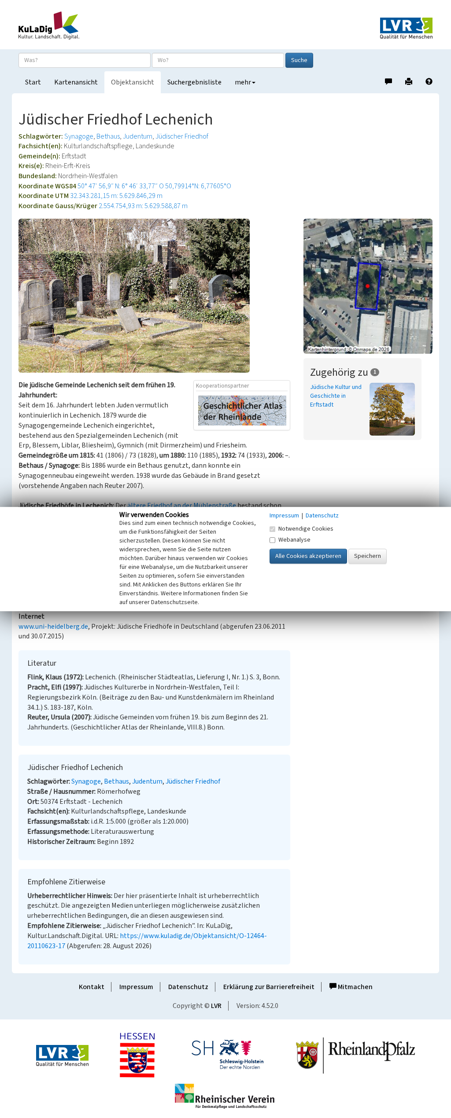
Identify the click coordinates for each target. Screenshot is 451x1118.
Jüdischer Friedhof (181, 136)
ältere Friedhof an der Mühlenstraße (181, 505)
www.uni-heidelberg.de (53, 626)
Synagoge (78, 136)
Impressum (136, 987)
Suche (299, 60)
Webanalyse (294, 539)
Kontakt (91, 987)
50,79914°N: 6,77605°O (198, 186)
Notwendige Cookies (305, 528)
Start (33, 82)
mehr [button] (243, 82)
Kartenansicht (76, 82)
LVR (216, 1006)
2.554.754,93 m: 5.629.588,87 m (143, 206)
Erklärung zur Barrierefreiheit (268, 987)
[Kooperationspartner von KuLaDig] (242, 410)
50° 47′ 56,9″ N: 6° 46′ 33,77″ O (121, 186)
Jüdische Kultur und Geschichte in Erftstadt (336, 396)
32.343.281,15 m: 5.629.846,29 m (116, 196)
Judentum (137, 136)
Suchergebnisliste (194, 82)
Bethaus (108, 136)
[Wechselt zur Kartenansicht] (368, 286)
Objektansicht (132, 82)
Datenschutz (188, 987)
